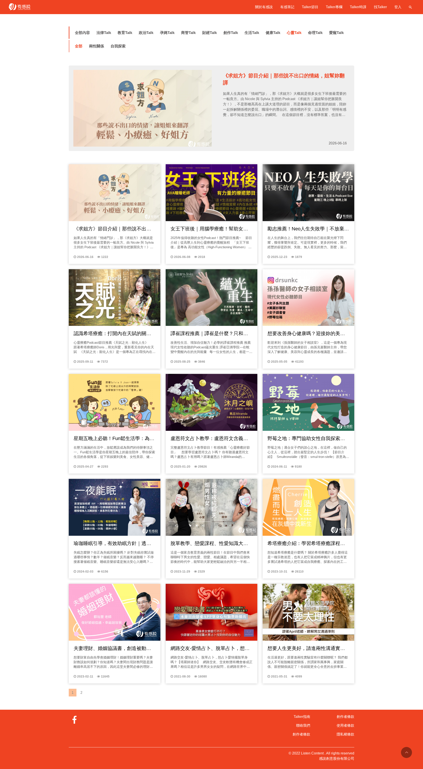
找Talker (380, 7)
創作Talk (230, 33)
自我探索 (118, 46)
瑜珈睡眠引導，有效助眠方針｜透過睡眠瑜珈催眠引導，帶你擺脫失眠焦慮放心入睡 (112, 544)
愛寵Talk (336, 33)
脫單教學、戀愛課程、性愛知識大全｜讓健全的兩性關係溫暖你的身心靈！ (209, 544)
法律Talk (103, 33)
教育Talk (125, 33)
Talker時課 (358, 7)
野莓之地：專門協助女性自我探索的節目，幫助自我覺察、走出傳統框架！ (306, 439)
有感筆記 (287, 7)
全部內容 (82, 33)
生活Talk (252, 33)
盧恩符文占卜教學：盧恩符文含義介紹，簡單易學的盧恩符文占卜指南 (209, 439)
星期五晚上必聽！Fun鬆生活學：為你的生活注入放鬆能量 (114, 439)
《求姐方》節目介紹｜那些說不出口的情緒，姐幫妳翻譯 (112, 229)
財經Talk (209, 33)
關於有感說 (264, 7)
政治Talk (146, 33)
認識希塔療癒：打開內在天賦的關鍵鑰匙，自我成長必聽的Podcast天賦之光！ (114, 334)
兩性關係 (96, 46)
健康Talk (273, 33)
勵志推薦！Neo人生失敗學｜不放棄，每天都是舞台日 (308, 229)
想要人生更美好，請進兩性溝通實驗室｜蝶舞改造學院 (306, 649)
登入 (397, 7)
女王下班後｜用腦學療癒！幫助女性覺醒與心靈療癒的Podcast (209, 229)
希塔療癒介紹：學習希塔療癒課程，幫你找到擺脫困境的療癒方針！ (306, 544)
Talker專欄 (334, 7)
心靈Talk (294, 33)
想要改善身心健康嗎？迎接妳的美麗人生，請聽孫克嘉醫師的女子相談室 (306, 334)
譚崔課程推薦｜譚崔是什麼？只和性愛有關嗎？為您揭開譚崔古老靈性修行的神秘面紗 (209, 334)
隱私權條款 (345, 734)
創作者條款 (301, 734)
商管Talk (188, 33)
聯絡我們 (303, 725)
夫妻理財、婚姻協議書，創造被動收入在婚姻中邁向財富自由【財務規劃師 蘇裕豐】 (112, 649)
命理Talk (315, 33)
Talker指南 (302, 717)
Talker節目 (310, 7)
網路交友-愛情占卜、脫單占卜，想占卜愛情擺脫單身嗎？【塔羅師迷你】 (210, 649)
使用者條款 (345, 725)
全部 (78, 46)
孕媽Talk (167, 33)
